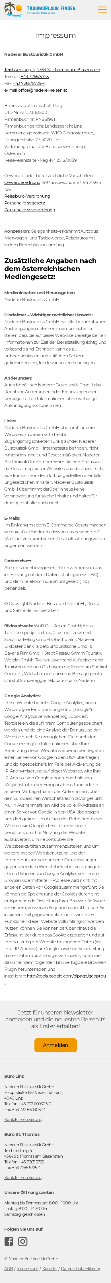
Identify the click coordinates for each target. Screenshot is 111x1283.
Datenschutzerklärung (81, 1268)
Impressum (27, 1268)
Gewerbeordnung (22, 182)
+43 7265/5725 (34, 76)
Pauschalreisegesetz (24, 203)
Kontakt (49, 1268)
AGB (8, 1268)
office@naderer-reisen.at (42, 90)
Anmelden (55, 1045)
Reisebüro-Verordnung (27, 196)
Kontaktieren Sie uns (22, 1119)
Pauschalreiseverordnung (29, 209)
